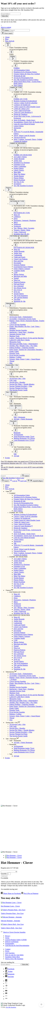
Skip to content (6, 27)
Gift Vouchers (10, 953)
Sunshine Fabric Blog (12, 957)
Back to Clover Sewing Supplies (14, 932)
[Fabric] (11, 52)
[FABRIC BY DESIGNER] (16, 152)
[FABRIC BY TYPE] (16, 96)
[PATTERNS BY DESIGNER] (16, 245)
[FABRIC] (16, 65)
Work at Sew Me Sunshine (14, 959)
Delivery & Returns (11, 942)
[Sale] (16, 451)
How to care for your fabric (14, 955)
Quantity (4, 874)
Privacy (7, 936)
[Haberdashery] (11, 312)
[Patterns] (11, 196)
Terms (7, 938)
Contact (7, 949)
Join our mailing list (7, 962)
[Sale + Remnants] (11, 401)
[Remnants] (16, 430)
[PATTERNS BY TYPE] (16, 210)
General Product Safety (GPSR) (16, 940)
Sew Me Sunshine (11, 1007)
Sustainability (9, 943)
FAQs (7, 951)
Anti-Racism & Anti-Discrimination (17, 945)
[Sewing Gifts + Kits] (11, 374)
